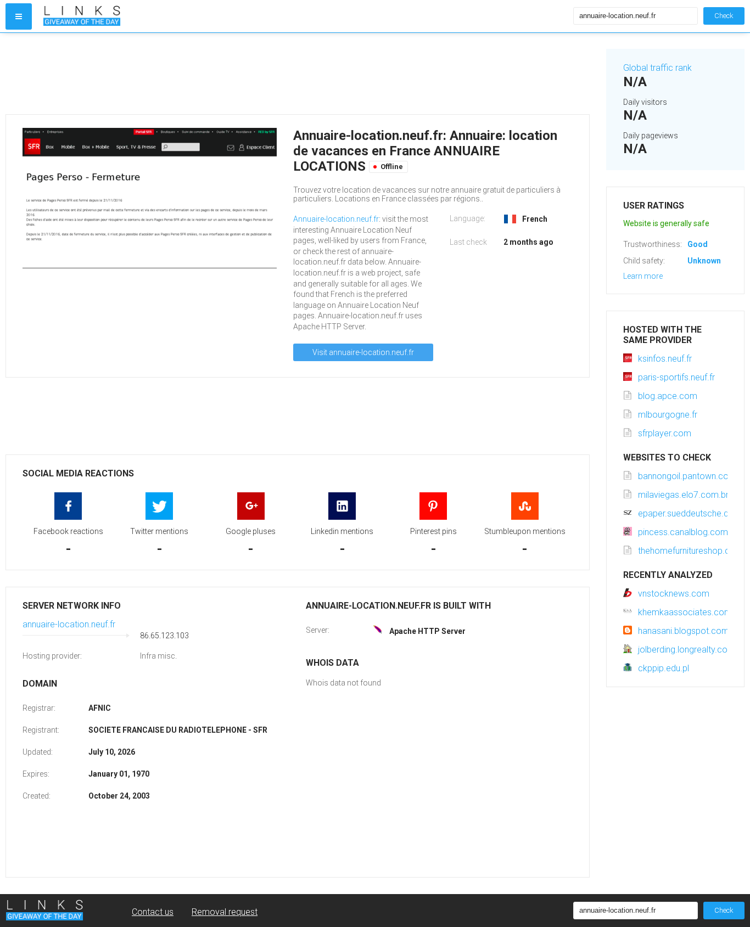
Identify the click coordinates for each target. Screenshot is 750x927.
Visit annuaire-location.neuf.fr (363, 352)
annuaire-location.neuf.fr (69, 624)
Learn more (643, 276)
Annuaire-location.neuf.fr (336, 219)
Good (697, 244)
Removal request (225, 912)
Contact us (152, 912)
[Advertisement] (297, 73)
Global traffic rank (657, 68)
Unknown (704, 260)
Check (724, 16)
